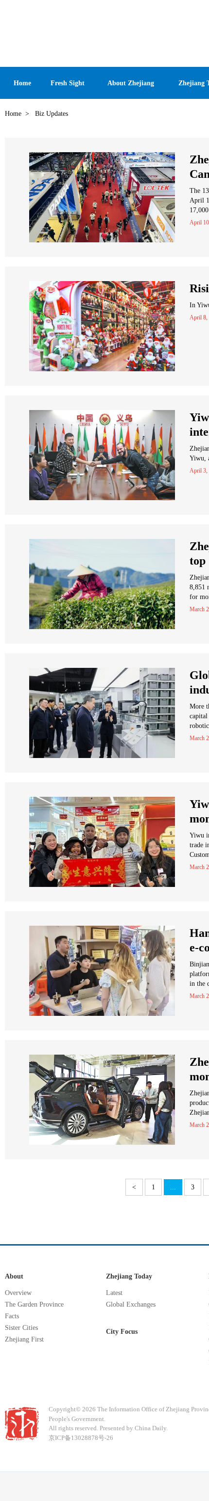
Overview (18, 1292)
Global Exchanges (131, 1304)
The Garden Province (34, 1304)
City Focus (122, 1331)
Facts (12, 1316)
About (14, 1276)
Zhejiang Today (129, 1276)
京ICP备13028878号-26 (81, 1437)
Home (13, 113)
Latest (114, 1292)
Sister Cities (21, 1327)
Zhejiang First (24, 1339)
